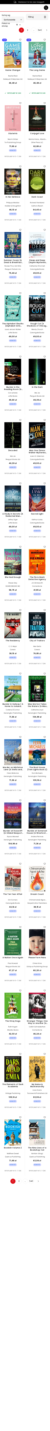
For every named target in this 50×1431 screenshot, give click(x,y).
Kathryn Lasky (37, 519)
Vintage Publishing (12, 1093)
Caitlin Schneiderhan (37, 1027)
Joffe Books (12, 332)
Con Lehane (13, 393)
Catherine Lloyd (37, 710)
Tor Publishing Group (12, 142)
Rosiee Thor (9, 266)
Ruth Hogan (13, 1027)
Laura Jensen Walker (13, 329)
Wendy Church (37, 329)
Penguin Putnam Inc (13, 269)
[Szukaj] (46, 8)
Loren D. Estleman (37, 456)
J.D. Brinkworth (37, 583)
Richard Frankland (37, 203)
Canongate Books (37, 269)
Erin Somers (12, 900)
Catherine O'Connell (37, 266)
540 (40, 30)
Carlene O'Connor (13, 710)
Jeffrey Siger (13, 519)
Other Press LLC (37, 142)
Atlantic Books (12, 1030)
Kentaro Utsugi (37, 1153)
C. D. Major (13, 646)
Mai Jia (37, 393)
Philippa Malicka (12, 203)
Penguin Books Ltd (37, 396)
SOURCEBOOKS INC (13, 586)
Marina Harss (34, 139)
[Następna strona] (45, 30)
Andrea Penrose (37, 836)
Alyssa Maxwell (13, 836)
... (33, 30)
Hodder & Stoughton (13, 206)
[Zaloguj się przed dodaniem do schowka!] (20, 40)
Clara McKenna (13, 773)
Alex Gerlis (37, 646)
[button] (13, 20)
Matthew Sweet (13, 1153)
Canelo (13, 649)
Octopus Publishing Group (37, 966)
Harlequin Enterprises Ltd (13, 79)
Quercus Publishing (13, 1157)
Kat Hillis (18, 266)
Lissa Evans (37, 1090)
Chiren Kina (37, 963)
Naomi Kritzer (13, 139)
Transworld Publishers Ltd (37, 1093)
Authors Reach (37, 206)
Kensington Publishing (13, 713)
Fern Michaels (37, 773)
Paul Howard (13, 963)
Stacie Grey (12, 583)
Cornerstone (37, 586)
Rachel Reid (12, 76)
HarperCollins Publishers (37, 903)
